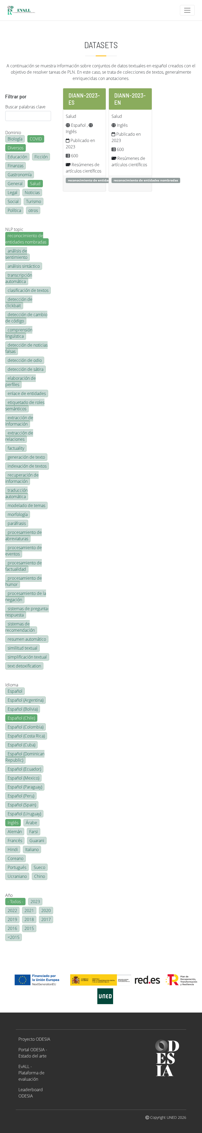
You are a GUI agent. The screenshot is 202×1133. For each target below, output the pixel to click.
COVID (36, 139)
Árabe (31, 823)
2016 (12, 928)
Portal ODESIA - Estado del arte (32, 1053)
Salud (35, 183)
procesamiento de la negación (25, 596)
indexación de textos (27, 466)
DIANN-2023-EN (130, 99)
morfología (18, 514)
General (15, 183)
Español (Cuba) (21, 745)
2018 (29, 919)
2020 (46, 910)
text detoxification (24, 666)
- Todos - (15, 901)
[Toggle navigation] (187, 10)
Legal (12, 192)
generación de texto (26, 457)
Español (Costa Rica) (26, 736)
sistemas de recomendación (20, 627)
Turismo (33, 201)
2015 (29, 928)
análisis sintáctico (24, 266)
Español (15, 691)
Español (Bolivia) (23, 709)
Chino (39, 876)
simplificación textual (27, 657)
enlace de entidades (27, 393)
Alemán (15, 831)
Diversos (15, 148)
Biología (15, 139)
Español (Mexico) (23, 778)
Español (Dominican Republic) (24, 757)
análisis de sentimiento (16, 254)
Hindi (13, 849)
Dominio (13, 132)
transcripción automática (18, 278)
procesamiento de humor (23, 581)
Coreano (15, 858)
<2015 (13, 937)
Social (13, 201)
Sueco (39, 867)
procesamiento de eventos (23, 551)
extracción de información (19, 421)
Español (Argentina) (25, 700)
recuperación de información (22, 478)
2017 (46, 919)
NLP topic (14, 229)
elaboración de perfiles (20, 381)
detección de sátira (25, 369)
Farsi (33, 831)
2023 (35, 901)
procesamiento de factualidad (23, 566)
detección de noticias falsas (26, 348)
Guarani (36, 840)
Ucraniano (17, 876)
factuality (16, 448)
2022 (12, 910)
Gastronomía (20, 175)
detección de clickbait (18, 302)
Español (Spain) (22, 805)
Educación (17, 157)
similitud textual (22, 648)
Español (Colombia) (25, 727)
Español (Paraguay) (25, 787)
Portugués (17, 867)
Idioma (11, 685)
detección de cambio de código (26, 318)
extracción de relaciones (19, 436)
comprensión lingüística (18, 333)
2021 (29, 910)
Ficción (41, 157)
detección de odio (25, 360)
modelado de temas (26, 505)
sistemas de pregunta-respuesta (27, 612)
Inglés (13, 823)
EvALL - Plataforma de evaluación (31, 1073)
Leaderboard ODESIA (30, 1093)
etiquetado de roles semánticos (24, 405)
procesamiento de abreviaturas (23, 535)
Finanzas (15, 166)
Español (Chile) (21, 718)
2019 (12, 919)
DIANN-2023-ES (84, 99)
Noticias (32, 192)
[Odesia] (23, 10)
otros (33, 210)
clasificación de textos (28, 290)
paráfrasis (17, 523)
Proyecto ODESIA (34, 1039)
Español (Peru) (21, 796)
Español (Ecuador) (24, 769)
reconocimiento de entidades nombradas (25, 239)
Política (14, 210)
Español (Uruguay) (24, 814)
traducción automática (16, 493)
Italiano (32, 849)
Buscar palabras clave (25, 107)
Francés (15, 840)
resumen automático (27, 639)
